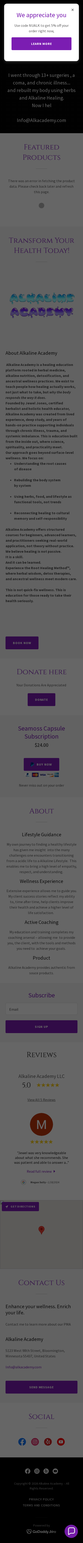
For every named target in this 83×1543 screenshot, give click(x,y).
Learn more (41, 44)
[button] (71, 1531)
